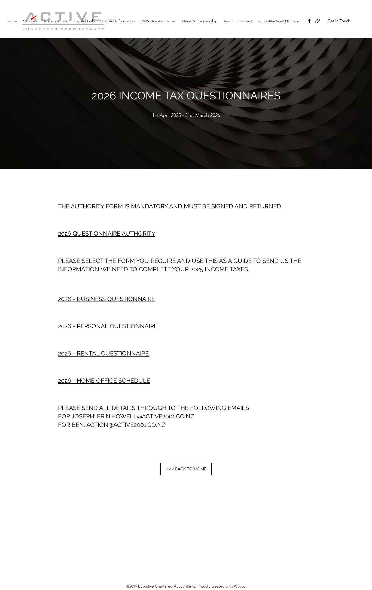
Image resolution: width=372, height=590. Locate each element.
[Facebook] (309, 21)
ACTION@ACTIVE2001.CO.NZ (126, 424)
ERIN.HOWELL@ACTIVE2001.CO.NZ (145, 416)
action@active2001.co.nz (279, 21)
